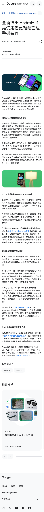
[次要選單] (39, 4)
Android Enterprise (21, 307)
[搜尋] (33, 4)
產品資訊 (12, 13)
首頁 (3, 13)
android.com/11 (21, 355)
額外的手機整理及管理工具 (15, 336)
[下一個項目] (10, 456)
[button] (41, 41)
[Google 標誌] (6, 477)
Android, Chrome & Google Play (31, 13)
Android (7, 370)
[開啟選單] (3, 4)
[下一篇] (40, 13)
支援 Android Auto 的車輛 (18, 231)
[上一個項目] (5, 456)
